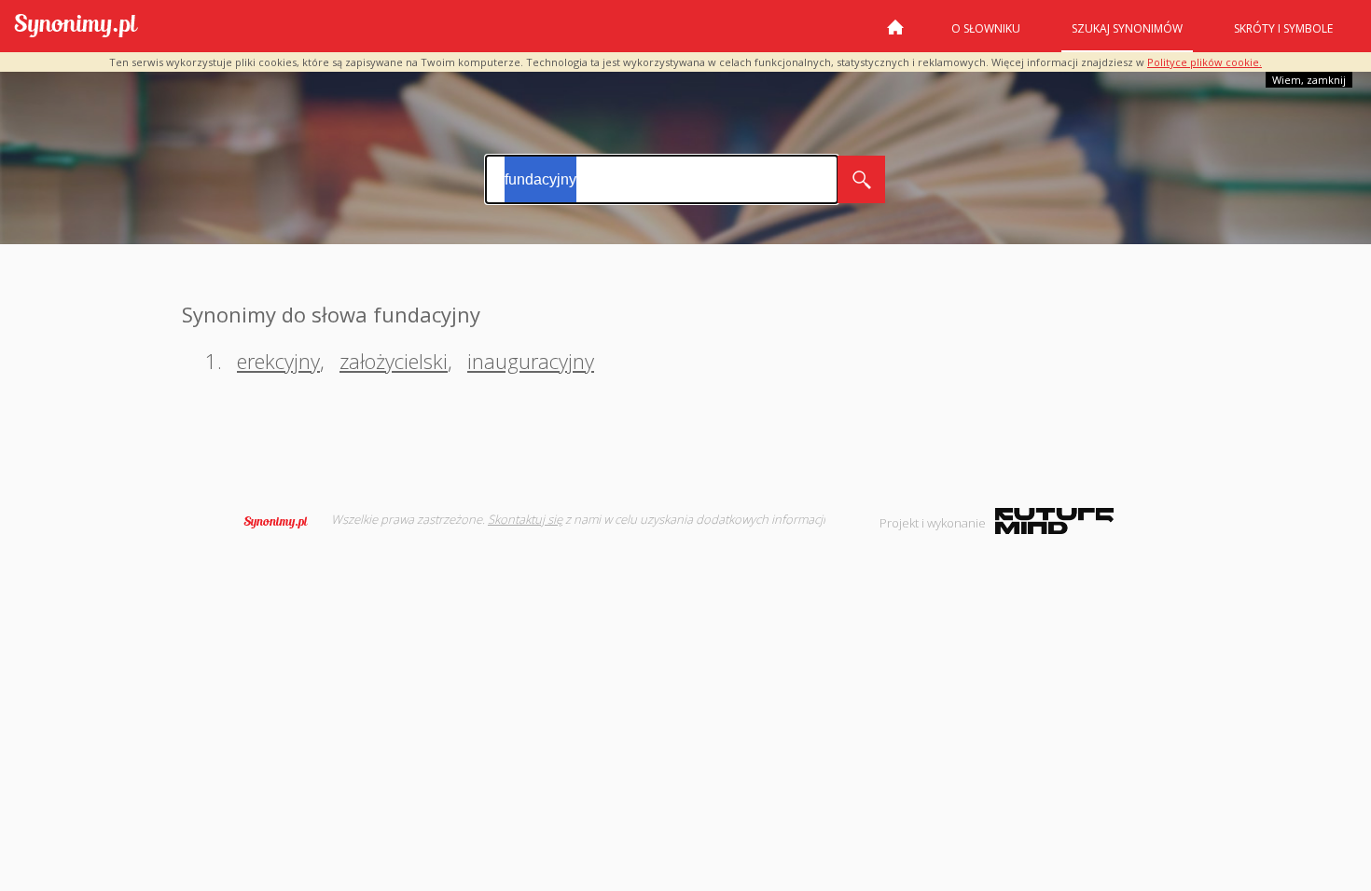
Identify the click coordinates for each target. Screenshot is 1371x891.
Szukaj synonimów (1127, 28)
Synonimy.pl (76, 26)
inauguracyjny (530, 361)
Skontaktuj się (525, 519)
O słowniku (985, 28)
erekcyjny (278, 361)
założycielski (393, 361)
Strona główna (895, 34)
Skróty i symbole (1283, 28)
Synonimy (281, 522)
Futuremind (1054, 521)
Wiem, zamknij (1309, 80)
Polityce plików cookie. (1204, 62)
